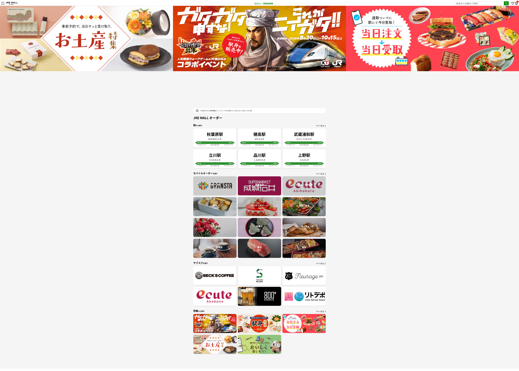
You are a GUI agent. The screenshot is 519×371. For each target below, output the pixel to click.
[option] (93, 38)
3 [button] (261, 106)
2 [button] (257, 106)
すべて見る (320, 126)
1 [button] (253, 106)
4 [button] (265, 106)
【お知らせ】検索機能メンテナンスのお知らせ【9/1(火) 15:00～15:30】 (226, 110)
